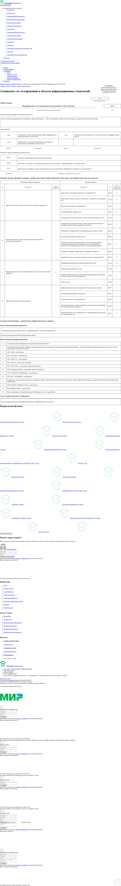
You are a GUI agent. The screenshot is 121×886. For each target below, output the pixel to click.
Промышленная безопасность (16, 16)
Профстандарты (8, 608)
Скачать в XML (16, 86)
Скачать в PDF (25, 86)
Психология (10, 29)
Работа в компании (13, 78)
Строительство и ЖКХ (14, 35)
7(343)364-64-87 (8, 644)
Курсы (5, 67)
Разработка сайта (5, 678)
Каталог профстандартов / (14, 84)
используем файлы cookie (10, 680)
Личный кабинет (9, 69)
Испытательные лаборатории (16, 19)
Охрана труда (11, 13)
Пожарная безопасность (14, 26)
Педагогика (10, 42)
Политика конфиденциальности (13, 601)
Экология (10, 51)
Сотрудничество (12, 76)
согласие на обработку (22, 558)
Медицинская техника (14, 23)
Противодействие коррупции (16, 32)
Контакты (6, 81)
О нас (9, 73)
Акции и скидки (12, 74)
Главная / (3, 84)
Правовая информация (14, 79)
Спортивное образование (14, 39)
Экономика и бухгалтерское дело (17, 55)
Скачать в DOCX (6, 86)
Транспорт (10, 45)
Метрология (10, 10)
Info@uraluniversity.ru (10, 651)
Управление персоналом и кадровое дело (19, 48)
